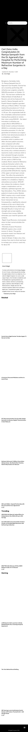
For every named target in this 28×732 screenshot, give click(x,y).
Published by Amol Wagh (10, 293)
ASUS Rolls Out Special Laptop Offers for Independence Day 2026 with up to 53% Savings (12, 516)
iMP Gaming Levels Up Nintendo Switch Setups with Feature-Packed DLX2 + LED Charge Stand (12, 712)
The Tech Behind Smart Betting (10, 669)
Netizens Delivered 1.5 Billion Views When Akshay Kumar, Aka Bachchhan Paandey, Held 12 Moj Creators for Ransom (12, 463)
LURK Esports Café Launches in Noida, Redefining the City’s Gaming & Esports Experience (12, 624)
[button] (6, 23)
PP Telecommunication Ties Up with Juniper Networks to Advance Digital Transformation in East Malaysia (13, 420)
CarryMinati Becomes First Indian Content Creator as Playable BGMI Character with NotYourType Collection (12, 523)
